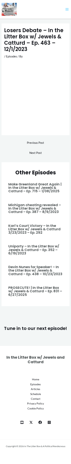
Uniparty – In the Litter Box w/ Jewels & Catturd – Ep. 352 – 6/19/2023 (33, 249)
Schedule (35, 394)
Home (35, 379)
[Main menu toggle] (67, 9)
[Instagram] (49, 422)
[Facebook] (40, 422)
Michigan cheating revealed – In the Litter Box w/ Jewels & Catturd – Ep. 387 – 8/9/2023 (34, 208)
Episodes (11, 56)
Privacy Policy (35, 403)
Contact (35, 398)
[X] (31, 422)
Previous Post (35, 142)
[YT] (22, 422)
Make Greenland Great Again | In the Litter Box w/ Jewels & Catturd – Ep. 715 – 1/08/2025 (35, 187)
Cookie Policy (35, 408)
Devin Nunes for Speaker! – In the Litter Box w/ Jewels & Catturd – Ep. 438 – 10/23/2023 (35, 270)
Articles (35, 389)
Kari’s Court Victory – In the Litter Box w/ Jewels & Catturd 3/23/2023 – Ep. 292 (34, 229)
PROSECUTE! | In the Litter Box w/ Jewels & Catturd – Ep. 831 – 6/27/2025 (35, 291)
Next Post (35, 152)
